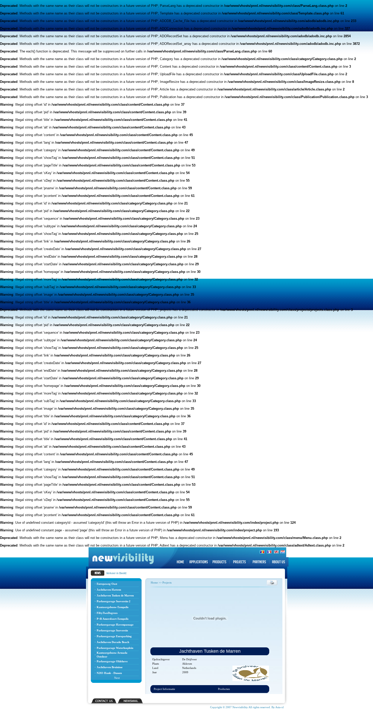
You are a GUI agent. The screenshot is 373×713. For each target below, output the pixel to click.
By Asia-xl (277, 707)
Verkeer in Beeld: (116, 573)
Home (154, 582)
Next (117, 677)
